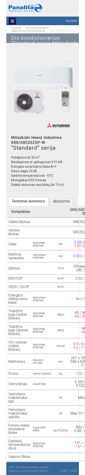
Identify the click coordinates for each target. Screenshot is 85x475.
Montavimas (69, 58)
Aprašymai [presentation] (61, 201)
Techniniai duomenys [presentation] (28, 201)
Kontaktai (71, 20)
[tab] (28, 201)
